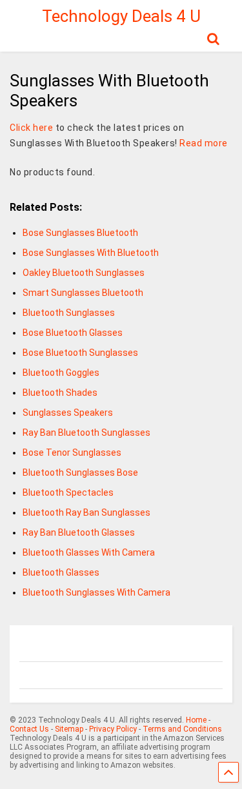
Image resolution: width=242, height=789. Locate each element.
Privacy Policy (113, 729)
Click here (31, 127)
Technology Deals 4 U (121, 16)
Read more (203, 143)
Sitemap (69, 729)
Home (196, 720)
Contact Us (29, 729)
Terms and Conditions (182, 729)
